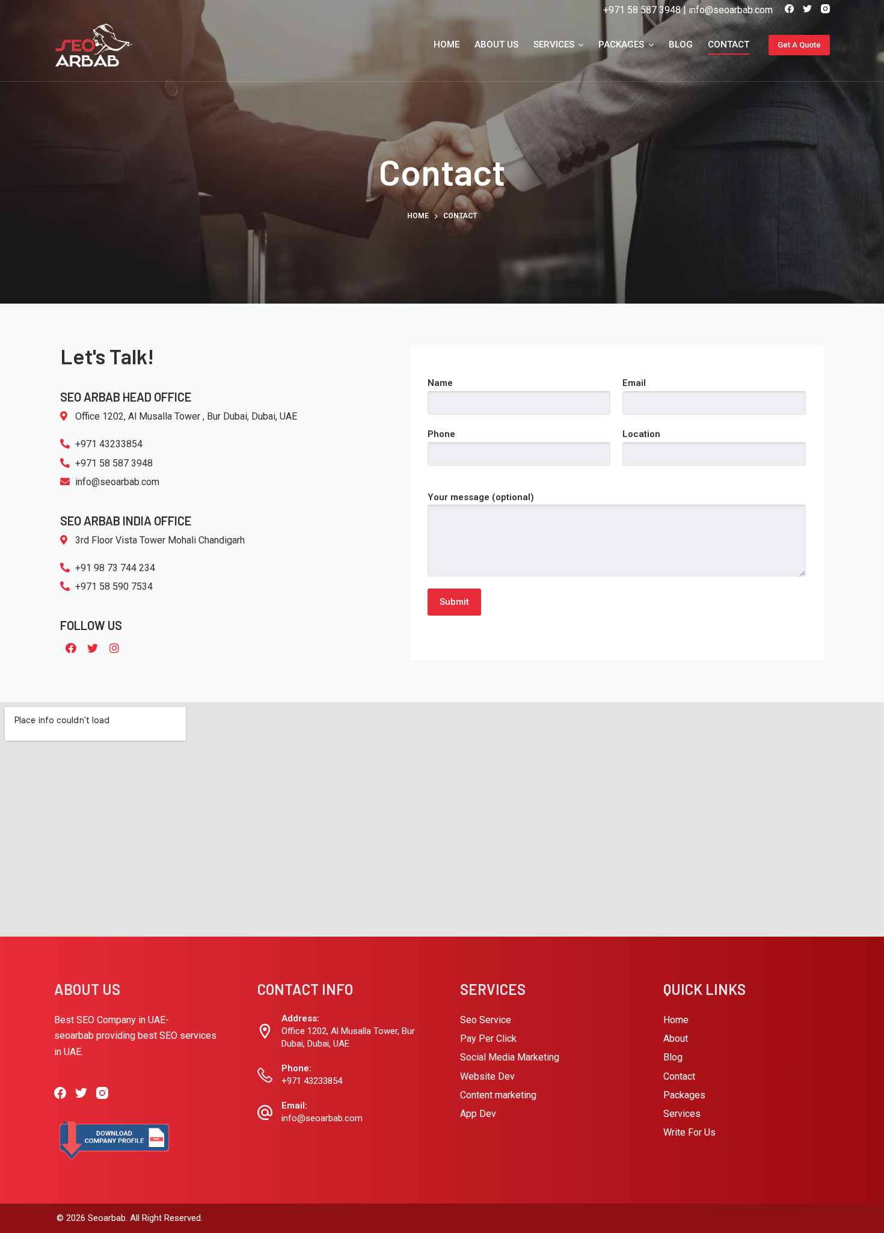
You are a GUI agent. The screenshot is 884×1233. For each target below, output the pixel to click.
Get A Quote (799, 44)
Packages (621, 44)
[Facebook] (789, 8)
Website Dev (487, 1076)
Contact (728, 44)
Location (641, 434)
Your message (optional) (481, 497)
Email (634, 383)
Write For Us (689, 1132)
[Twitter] (807, 8)
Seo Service (485, 1020)
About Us (496, 44)
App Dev (478, 1113)
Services (553, 44)
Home (446, 44)
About (675, 1038)
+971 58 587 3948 (642, 10)
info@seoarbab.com (731, 10)
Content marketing (498, 1095)
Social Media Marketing (509, 1057)
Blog (681, 44)
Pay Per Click (488, 1038)
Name (440, 383)
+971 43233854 (311, 1080)
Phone (441, 434)
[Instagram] (825, 8)
